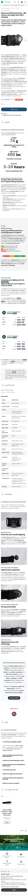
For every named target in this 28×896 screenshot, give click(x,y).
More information (5, 886)
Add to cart (14, 109)
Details (7, 122)
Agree (14, 890)
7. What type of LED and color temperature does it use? (12, 778)
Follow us (5, 871)
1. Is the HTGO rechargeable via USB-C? (11, 742)
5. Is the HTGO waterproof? (9, 770)
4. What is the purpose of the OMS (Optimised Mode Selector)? (13, 765)
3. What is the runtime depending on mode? (13, 760)
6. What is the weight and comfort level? (12, 774)
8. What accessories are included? (10, 783)
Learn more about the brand (8, 134)
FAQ (6, 722)
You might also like (11, 790)
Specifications (10, 385)
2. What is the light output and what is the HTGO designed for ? (12, 756)
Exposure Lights (9, 390)
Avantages (8, 494)
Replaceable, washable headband (11, 208)
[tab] (14, 741)
